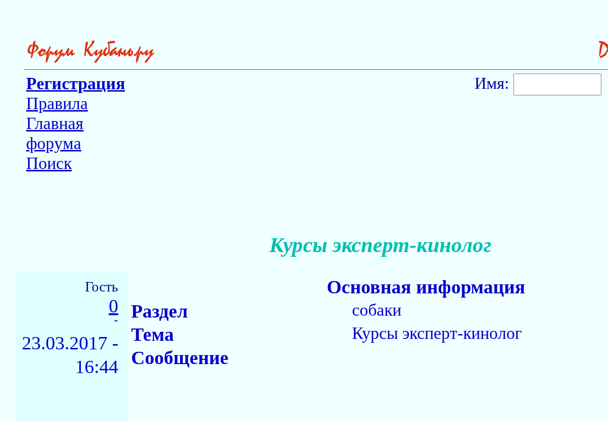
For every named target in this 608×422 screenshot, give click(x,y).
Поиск (49, 163)
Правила (57, 103)
